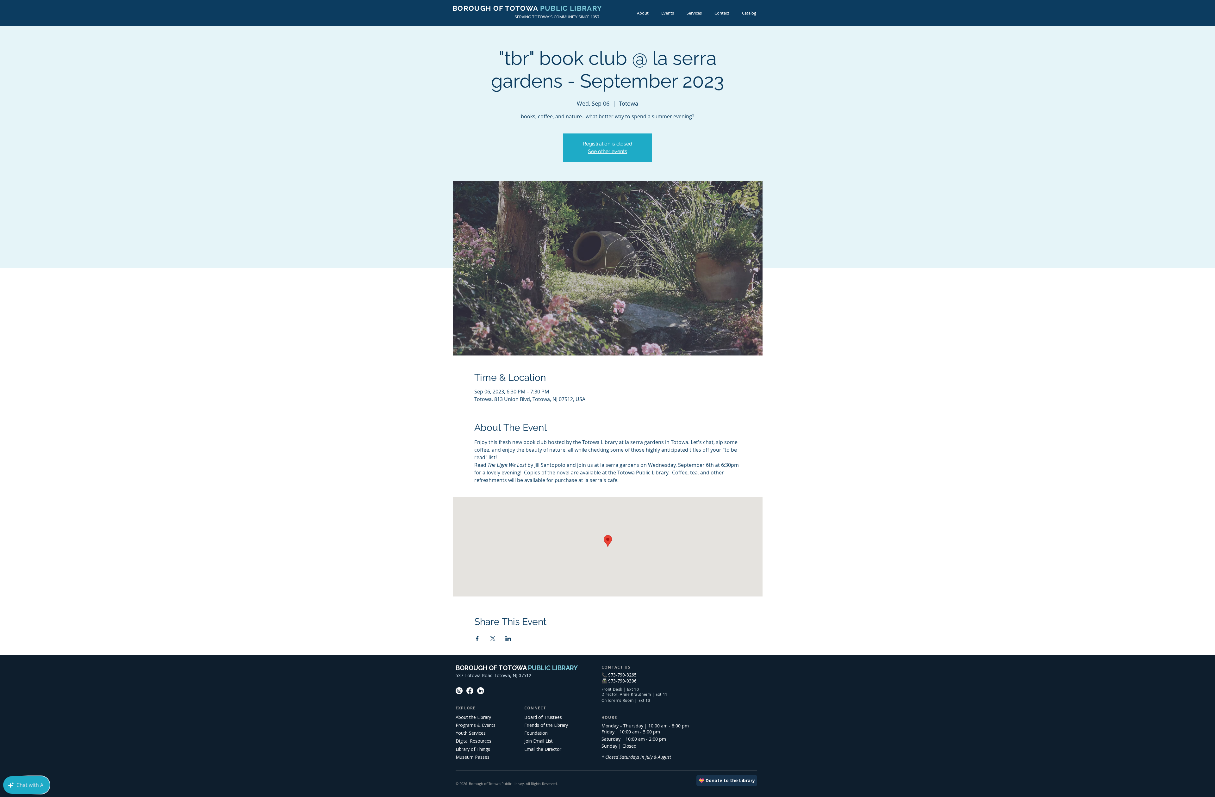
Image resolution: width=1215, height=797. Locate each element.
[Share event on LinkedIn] (508, 638)
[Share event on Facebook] (477, 638)
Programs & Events (475, 725)
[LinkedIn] (480, 690)
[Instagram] (459, 690)
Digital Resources (473, 741)
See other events (607, 151)
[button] (667, 13)
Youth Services (471, 733)
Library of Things (473, 749)
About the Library (473, 717)
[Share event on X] (493, 638)
